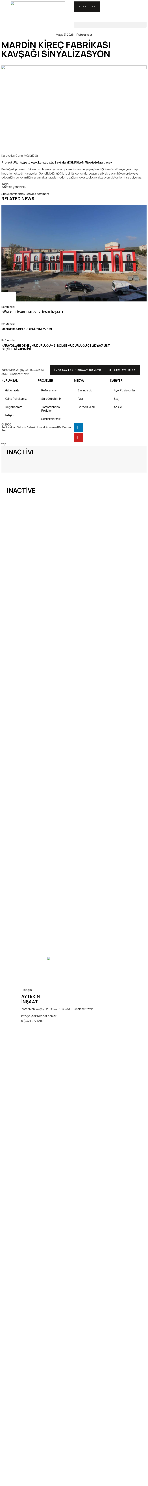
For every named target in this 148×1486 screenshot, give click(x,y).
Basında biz (85, 390)
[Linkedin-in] (78, 427)
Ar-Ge (118, 407)
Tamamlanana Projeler (50, 409)
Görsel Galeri (86, 407)
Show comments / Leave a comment (25, 194)
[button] (87, 6)
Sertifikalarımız (51, 419)
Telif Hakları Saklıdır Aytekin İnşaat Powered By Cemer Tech (36, 428)
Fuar (80, 399)
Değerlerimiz (13, 407)
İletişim (9, 415)
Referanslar (84, 35)
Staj (116, 399)
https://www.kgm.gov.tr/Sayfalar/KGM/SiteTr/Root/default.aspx (66, 162)
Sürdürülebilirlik (51, 399)
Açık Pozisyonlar (124, 390)
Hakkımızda (12, 390)
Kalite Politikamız (16, 399)
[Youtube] (78, 437)
